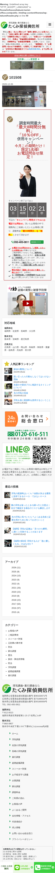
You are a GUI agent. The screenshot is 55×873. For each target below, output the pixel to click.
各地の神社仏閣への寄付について (27, 55)
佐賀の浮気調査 (19, 745)
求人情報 (16, 827)
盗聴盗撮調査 (14, 671)
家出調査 (12, 651)
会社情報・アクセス (21, 816)
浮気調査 (12, 667)
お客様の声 (13, 631)
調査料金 (16, 792)
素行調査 (12, 675)
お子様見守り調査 (20, 774)
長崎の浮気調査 (19, 751)
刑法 (10, 647)
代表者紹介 (17, 821)
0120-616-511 (34, 49)
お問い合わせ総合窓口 (22, 833)
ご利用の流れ (18, 798)
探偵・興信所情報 (16, 659)
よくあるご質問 (19, 810)
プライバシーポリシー (22, 839)
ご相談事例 (13, 635)
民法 (10, 663)
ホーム (15, 733)
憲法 (10, 655)
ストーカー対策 (15, 639)
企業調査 (16, 780)
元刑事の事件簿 (15, 643)
